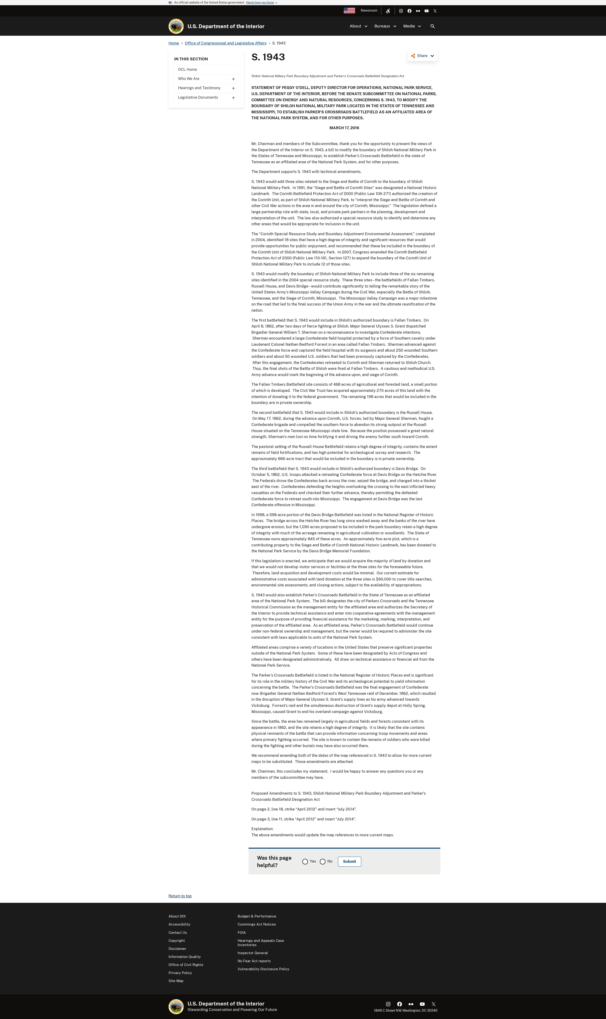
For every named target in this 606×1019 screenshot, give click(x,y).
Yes (313, 861)
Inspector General (253, 953)
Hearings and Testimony (199, 88)
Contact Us (178, 932)
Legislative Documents (198, 97)
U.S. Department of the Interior (225, 26)
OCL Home (187, 69)
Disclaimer (177, 949)
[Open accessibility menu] (388, 11)
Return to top (180, 896)
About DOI (177, 916)
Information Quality (185, 957)
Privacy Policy (180, 973)
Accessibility (179, 924)
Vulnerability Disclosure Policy (263, 969)
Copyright (177, 941)
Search (432, 26)
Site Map (176, 981)
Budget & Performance (257, 916)
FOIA (242, 932)
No (329, 861)
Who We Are (188, 78)
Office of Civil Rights (186, 965)
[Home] (176, 26)
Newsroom (369, 10)
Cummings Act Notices (257, 924)
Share (422, 55)
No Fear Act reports (254, 961)
